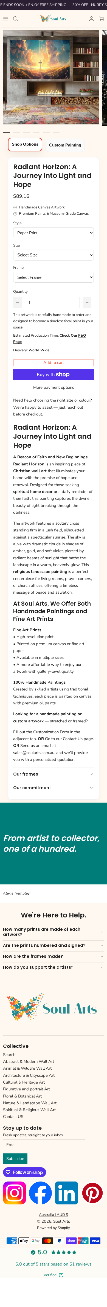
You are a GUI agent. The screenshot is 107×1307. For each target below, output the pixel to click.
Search (9, 1054)
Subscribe (15, 1158)
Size (16, 245)
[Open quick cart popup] (101, 19)
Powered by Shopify (53, 1227)
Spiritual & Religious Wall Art (29, 1109)
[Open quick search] (16, 19)
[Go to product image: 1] (16, 132)
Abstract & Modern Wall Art (28, 1061)
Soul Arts (61, 1221)
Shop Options (25, 144)
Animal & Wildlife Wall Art (27, 1068)
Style (17, 223)
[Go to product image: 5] (56, 132)
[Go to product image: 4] (46, 132)
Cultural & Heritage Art (24, 1082)
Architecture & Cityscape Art (29, 1075)
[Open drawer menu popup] (6, 19)
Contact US (13, 1116)
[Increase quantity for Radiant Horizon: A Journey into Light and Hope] (87, 302)
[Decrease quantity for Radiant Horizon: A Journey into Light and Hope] (17, 302)
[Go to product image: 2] (26, 132)
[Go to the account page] (91, 19)
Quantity (20, 291)
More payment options (53, 387)
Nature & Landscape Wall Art (30, 1103)
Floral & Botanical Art (22, 1096)
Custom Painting (65, 145)
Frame (18, 267)
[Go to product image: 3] (36, 132)
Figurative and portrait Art (26, 1089)
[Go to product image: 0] (6, 132)
